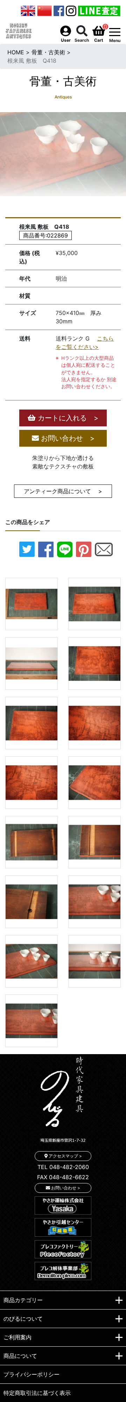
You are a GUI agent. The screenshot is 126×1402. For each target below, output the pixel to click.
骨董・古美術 (48, 52)
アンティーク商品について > (63, 491)
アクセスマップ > (65, 1156)
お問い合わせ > (66, 438)
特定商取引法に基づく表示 (37, 1392)
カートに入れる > (67, 418)
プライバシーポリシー (31, 1374)
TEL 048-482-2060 (63, 1166)
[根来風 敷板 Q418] (31, 603)
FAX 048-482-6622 (63, 1177)
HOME (15, 52)
